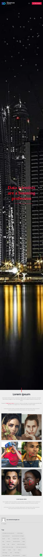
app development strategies (18, 536)
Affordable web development (8, 533)
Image (3, 544)
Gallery (23, 541)
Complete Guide (15, 538)
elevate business (16, 541)
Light (8, 544)
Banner (3, 538)
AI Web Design (20, 533)
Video (11, 552)
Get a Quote (37, 3)
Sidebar (19, 549)
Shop (14, 549)
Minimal (13, 544)
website (24, 555)
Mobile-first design (21, 544)
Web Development (16, 555)
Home (11, 203)
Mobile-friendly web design (7, 547)
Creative (23, 538)
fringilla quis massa (10, 403)
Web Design (17, 552)
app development (6, 536)
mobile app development (21, 547)
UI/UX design (4, 552)
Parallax (9, 549)
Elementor (9, 541)
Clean (9, 538)
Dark (3, 541)
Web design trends (6, 555)
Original (3, 549)
